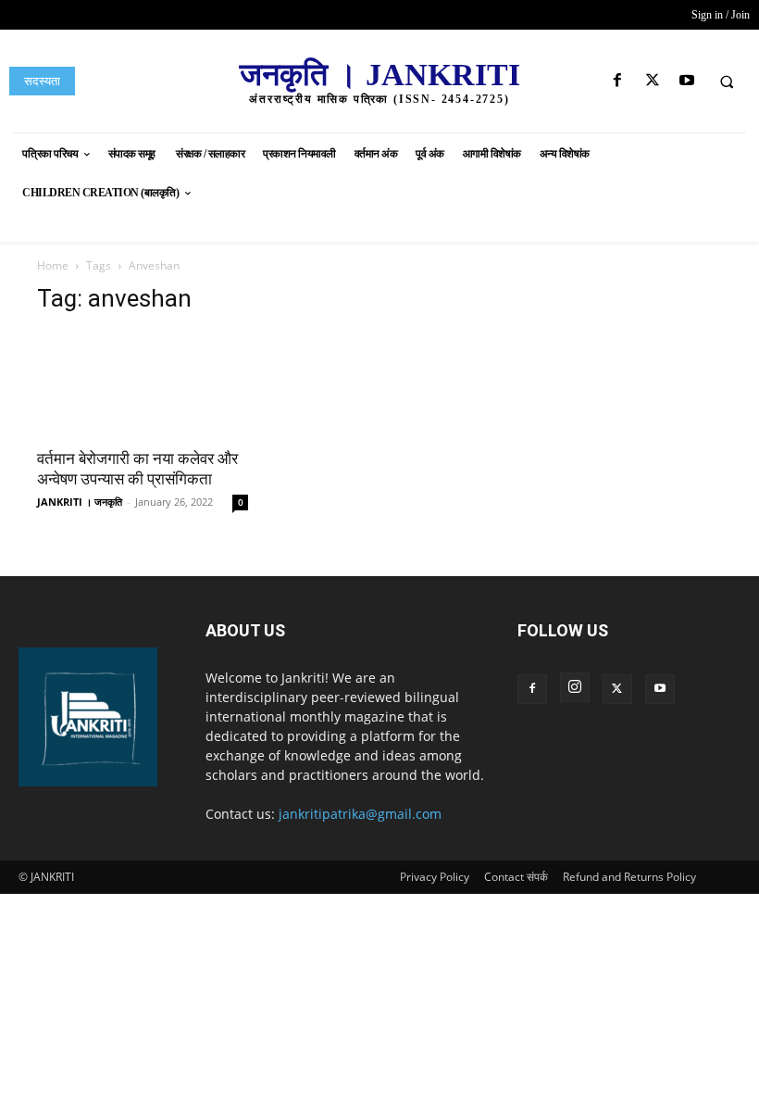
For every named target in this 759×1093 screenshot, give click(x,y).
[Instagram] (575, 687)
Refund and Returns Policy (629, 877)
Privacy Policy (434, 877)
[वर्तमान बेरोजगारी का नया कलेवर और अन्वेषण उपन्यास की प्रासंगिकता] (142, 384)
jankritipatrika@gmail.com (360, 814)
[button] (726, 81)
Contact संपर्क (516, 877)
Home (52, 265)
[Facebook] (617, 81)
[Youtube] (686, 81)
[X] (652, 81)
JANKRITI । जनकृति (79, 502)
